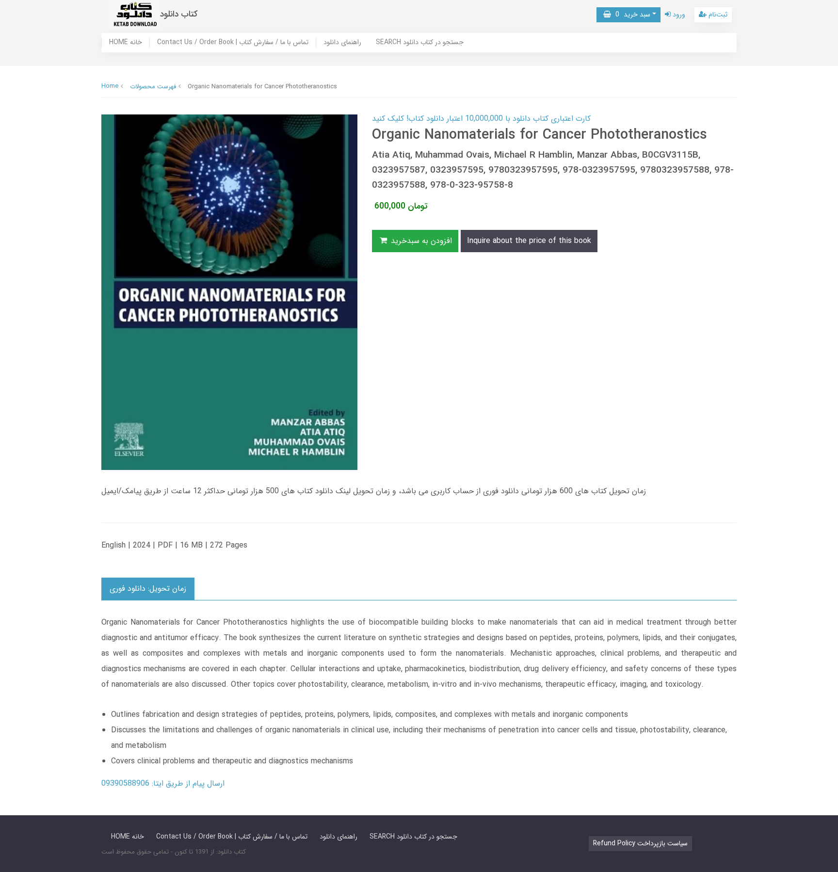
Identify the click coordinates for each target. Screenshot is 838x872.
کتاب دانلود (179, 14)
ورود (678, 14)
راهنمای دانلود (342, 43)
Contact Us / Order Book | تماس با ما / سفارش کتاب (232, 43)
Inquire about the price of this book (529, 241)
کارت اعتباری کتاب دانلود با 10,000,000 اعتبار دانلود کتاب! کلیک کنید (481, 119)
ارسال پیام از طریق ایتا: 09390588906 (163, 783)
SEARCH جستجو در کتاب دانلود (420, 43)
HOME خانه (125, 43)
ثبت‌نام (717, 14)
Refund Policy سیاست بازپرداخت (640, 843)
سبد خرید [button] (630, 14)
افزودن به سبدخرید (420, 241)
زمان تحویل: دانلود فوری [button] (148, 588)
